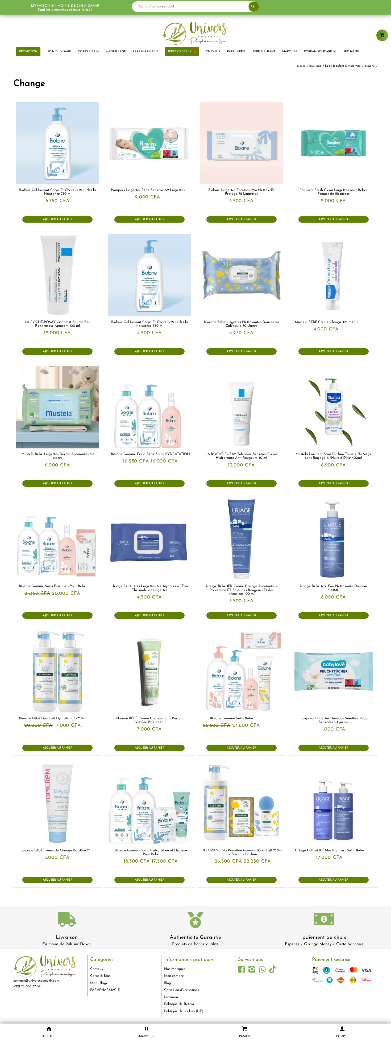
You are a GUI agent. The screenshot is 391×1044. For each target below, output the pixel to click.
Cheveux (96, 969)
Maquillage (99, 983)
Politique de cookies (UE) (183, 1011)
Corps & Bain (100, 976)
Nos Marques (174, 969)
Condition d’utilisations (181, 990)
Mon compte (174, 976)
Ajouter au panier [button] (57, 219)
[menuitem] (28, 51)
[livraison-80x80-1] (66, 920)
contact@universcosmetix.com (36, 980)
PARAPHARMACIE (105, 990)
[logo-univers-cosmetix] (195, 33)
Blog (167, 983)
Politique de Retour (179, 1004)
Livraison (67, 937)
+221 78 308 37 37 (26, 986)
